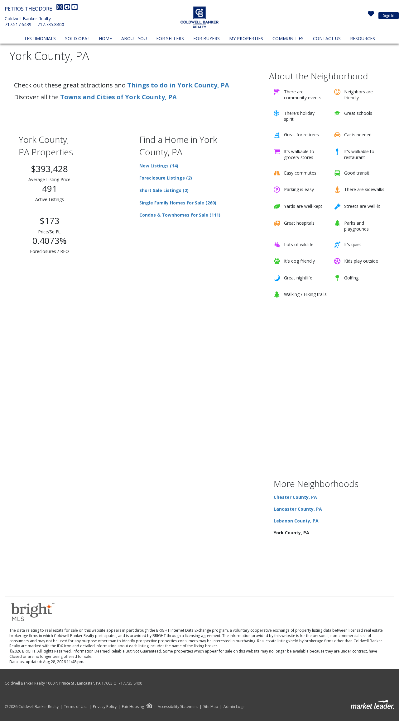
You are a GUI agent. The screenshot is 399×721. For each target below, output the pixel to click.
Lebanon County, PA (296, 521)
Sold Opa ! (77, 38)
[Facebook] (67, 8)
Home (105, 38)
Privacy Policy (105, 706)
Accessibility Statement (178, 706)
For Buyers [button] (206, 38)
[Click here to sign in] (371, 15)
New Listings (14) (158, 166)
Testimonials (40, 38)
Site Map (210, 706)
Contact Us (327, 38)
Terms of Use (76, 706)
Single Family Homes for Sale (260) (177, 203)
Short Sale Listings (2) (164, 190)
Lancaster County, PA (298, 509)
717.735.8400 (50, 24)
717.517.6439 (18, 24)
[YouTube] (74, 8)
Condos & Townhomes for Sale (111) (179, 215)
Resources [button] (362, 38)
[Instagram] (60, 8)
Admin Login (235, 706)
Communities (288, 38)
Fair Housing (133, 706)
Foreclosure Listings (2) (165, 178)
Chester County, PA (295, 497)
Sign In (388, 15)
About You (134, 38)
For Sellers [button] (170, 38)
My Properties (246, 38)
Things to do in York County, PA (178, 85)
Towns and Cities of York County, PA (118, 97)
